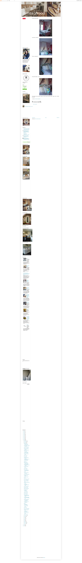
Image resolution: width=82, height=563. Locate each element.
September (25, 515)
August (25, 516)
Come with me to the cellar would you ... (26, 470)
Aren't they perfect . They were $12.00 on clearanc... (26, 465)
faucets (27, 324)
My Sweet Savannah (26, 135)
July (24, 517)
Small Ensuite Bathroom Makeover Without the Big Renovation (26, 132)
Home (46, 117)
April (24, 520)
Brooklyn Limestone (26, 138)
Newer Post (33, 117)
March (25, 521)
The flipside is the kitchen (26, 475)
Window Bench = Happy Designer (26, 463)
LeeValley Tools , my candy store (26, 502)
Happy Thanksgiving (26, 488)
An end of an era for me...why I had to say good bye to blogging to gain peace (26, 274)
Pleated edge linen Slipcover (26, 511)
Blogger (44, 557)
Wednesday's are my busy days (26, 451)
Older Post (58, 117)
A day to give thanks (26, 486)
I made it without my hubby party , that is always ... (26, 496)
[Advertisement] (45, 111)
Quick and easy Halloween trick (26, 444)
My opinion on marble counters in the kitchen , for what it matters (28, 318)
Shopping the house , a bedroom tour (26, 459)
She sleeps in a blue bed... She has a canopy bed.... (26, 500)
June (24, 518)
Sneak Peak (25, 507)
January (25, 523)
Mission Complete (28, 302)
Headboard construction (25, 490)
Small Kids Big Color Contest (26, 449)
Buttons (25, 503)
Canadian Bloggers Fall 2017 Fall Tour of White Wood (28, 296)
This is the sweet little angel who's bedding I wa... (26, 498)
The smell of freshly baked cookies (26, 452)
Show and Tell (25, 455)
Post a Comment (35, 104)
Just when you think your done (26, 473)
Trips (27, 258)
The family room (26, 489)
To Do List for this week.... (26, 506)
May (24, 519)
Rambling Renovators (26, 130)
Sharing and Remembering (26, 504)
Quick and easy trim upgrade (26, 457)
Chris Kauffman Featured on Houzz (29, 106)
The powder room (26, 460)
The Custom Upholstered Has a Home (26, 485)
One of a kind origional (26, 508)
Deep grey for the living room (28, 288)
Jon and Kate (25, 456)
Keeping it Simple (26, 487)
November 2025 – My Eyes (26, 134)
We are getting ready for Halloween (26, 445)
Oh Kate (25, 471)
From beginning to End (26, 474)
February (25, 522)
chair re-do (25, 461)
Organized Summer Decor (26, 129)
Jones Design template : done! (28, 281)
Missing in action (26, 514)
